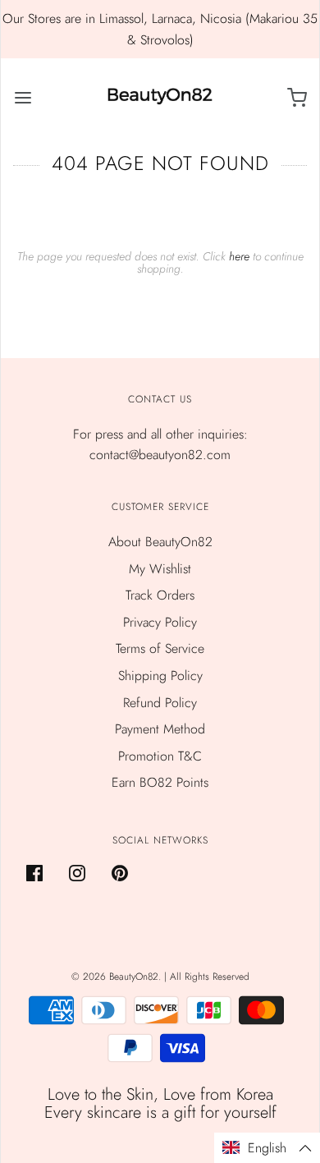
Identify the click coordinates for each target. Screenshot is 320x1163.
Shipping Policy (160, 675)
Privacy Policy (160, 622)
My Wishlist (160, 568)
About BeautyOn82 (160, 541)
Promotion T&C (160, 756)
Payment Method (160, 728)
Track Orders (160, 595)
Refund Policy (160, 702)
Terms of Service (160, 648)
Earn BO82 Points (160, 782)
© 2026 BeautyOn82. (117, 976)
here (239, 256)
